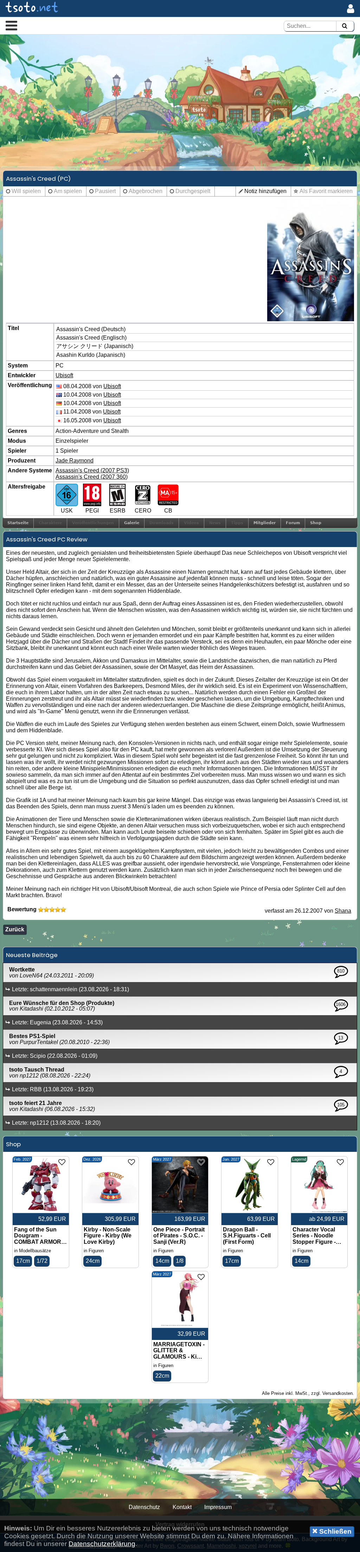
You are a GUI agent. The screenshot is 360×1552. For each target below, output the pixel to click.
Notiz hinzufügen (265, 191)
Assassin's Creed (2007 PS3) (92, 470)
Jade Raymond (75, 461)
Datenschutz (144, 1507)
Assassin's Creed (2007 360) (92, 477)
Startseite (17, 523)
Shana (343, 911)
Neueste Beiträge (32, 955)
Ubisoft (64, 375)
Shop (315, 523)
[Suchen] (344, 26)
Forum (293, 523)
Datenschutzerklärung (102, 1543)
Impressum (218, 1507)
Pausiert (105, 191)
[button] (11, 25)
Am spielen (68, 191)
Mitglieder (264, 523)
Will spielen (26, 191)
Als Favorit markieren (326, 191)
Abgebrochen (145, 191)
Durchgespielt (192, 191)
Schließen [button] (334, 1531)
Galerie (131, 523)
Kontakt (182, 1507)
